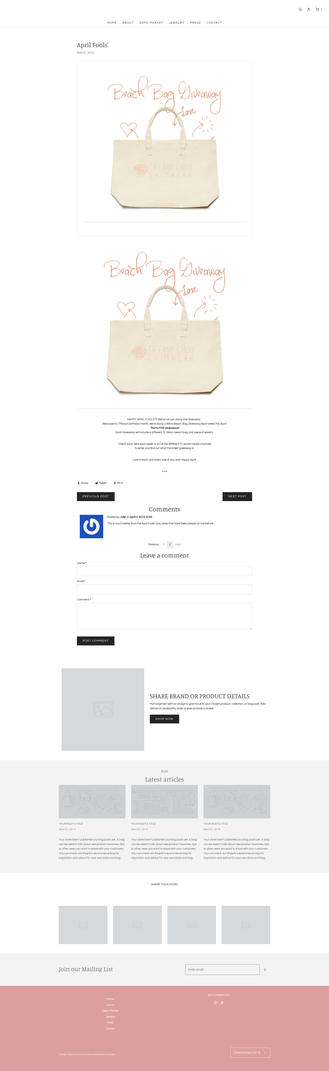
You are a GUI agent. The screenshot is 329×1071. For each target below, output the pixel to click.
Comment (84, 599)
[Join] (265, 969)
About (128, 22)
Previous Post (96, 496)
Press (195, 22)
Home (112, 22)
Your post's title (71, 824)
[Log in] (309, 9)
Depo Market (151, 22)
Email (81, 581)
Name (81, 563)
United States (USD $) (247, 1052)
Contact (214, 22)
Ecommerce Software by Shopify (98, 1054)
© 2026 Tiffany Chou (69, 1054)
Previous (153, 544)
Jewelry (176, 22)
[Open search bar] (300, 9)
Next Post (237, 496)
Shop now (164, 718)
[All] (83, 925)
